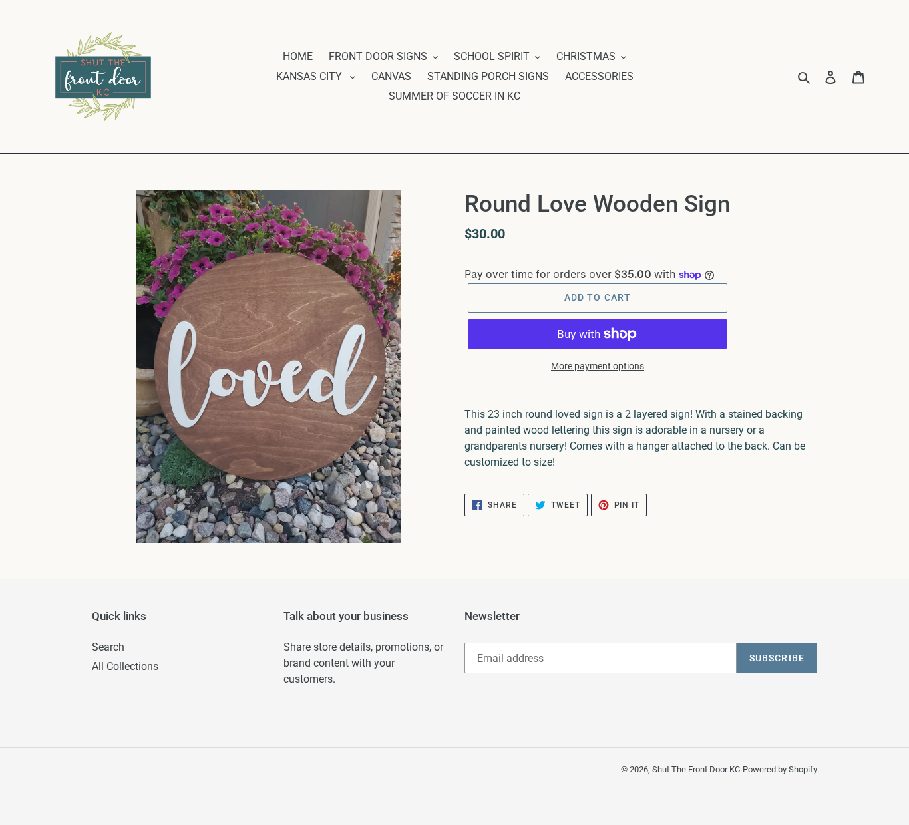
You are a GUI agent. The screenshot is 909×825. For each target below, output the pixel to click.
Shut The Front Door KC (696, 769)
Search (108, 647)
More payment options (597, 366)
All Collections (125, 666)
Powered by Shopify (780, 769)
